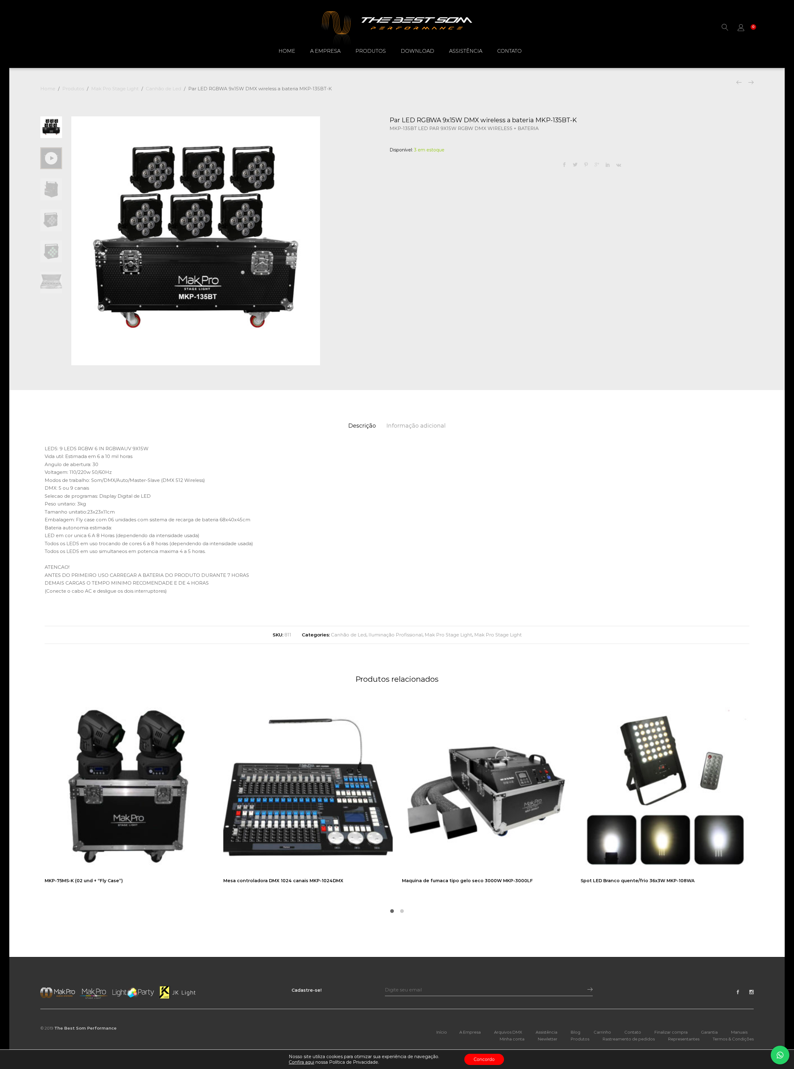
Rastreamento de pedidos (629, 1038)
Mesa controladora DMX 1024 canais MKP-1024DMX (283, 880)
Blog (575, 1032)
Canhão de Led (348, 635)
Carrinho (602, 1032)
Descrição (362, 425)
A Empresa (325, 51)
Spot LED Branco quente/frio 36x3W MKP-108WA (637, 880)
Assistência (465, 51)
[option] (195, 240)
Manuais (739, 1032)
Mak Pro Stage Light (448, 635)
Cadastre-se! (307, 990)
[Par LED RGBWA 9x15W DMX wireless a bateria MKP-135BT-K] (564, 165)
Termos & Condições (733, 1038)
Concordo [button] (484, 1059)
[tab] (362, 426)
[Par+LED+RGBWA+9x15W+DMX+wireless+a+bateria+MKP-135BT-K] (575, 165)
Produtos (370, 51)
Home (287, 51)
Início (441, 1032)
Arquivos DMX (508, 1032)
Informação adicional (416, 425)
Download (417, 51)
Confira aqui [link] (301, 1062)
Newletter (547, 1038)
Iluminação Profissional (395, 635)
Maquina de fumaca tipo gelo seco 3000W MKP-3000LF (467, 880)
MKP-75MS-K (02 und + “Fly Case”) (84, 880)
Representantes (683, 1038)
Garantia (709, 1032)
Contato (509, 51)
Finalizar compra (671, 1032)
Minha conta (512, 1038)
